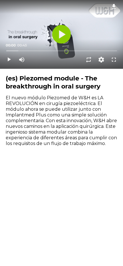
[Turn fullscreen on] (113, 59)
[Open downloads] (113, 6)
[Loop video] (88, 59)
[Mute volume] (21, 59)
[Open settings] (101, 59)
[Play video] (9, 59)
